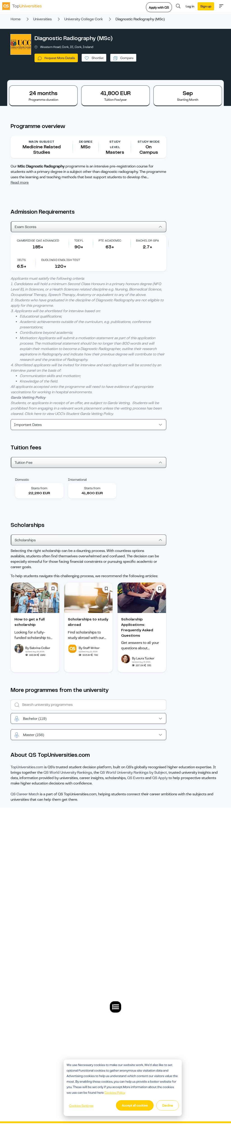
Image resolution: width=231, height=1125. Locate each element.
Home (16, 19)
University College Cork (83, 19)
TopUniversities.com (27, 767)
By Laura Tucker (143, 658)
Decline (167, 1105)
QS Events (135, 778)
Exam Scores (25, 227)
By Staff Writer (89, 648)
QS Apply (160, 778)
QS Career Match (25, 794)
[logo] (22, 6)
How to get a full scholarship (29, 622)
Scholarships (25, 540)
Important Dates (28, 425)
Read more (20, 182)
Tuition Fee (23, 462)
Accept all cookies (135, 1105)
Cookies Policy (114, 1093)
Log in (190, 6)
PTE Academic (110, 240)
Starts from (39, 488)
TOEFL (79, 240)
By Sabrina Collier (37, 648)
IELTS (21, 260)
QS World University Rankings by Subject (133, 772)
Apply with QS (159, 7)
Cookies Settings (81, 1106)
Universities (42, 19)
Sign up (205, 6)
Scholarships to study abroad (88, 622)
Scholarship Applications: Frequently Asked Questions (137, 627)
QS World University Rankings (68, 772)
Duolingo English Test (60, 260)
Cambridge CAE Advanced (38, 240)
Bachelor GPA (147, 240)
